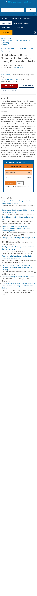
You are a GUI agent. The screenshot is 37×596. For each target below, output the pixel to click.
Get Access (6, 32)
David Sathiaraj (6, 75)
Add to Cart (10, 183)
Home (3, 38)
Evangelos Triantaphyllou (9, 79)
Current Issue (16, 18)
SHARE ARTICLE (27, 86)
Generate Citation (9, 90)
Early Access (18, 23)
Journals (9, 38)
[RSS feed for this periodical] (34, 32)
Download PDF (10, 86)
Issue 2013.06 (6, 23)
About (26, 23)
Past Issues (27, 18)
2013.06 (5, 45)
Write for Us (6, 28)
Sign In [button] (25, 166)
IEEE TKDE (5, 18)
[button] (34, 14)
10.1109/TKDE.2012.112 (19, 68)
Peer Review (19, 28)
